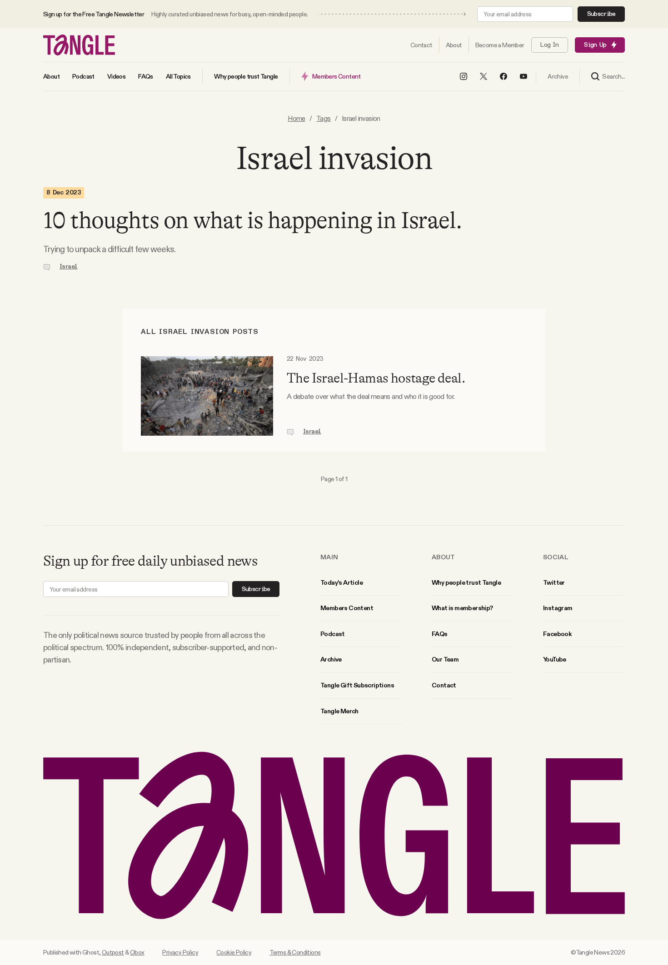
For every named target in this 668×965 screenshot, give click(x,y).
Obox (137, 952)
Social (555, 557)
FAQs (440, 634)
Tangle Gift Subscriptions (357, 685)
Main (329, 557)
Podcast (332, 634)
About (443, 557)
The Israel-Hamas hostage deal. (376, 378)
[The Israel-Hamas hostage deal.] (207, 396)
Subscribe (601, 14)
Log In (549, 45)
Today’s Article (341, 582)
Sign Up (595, 45)
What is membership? (462, 608)
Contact (444, 685)
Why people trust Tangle (466, 582)
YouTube (554, 659)
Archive (331, 659)
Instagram (558, 608)
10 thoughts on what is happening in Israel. (252, 220)
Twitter (554, 582)
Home (296, 118)
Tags (323, 118)
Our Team (445, 659)
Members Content (346, 608)
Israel (68, 267)
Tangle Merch (339, 711)
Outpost (113, 952)
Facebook (557, 634)
